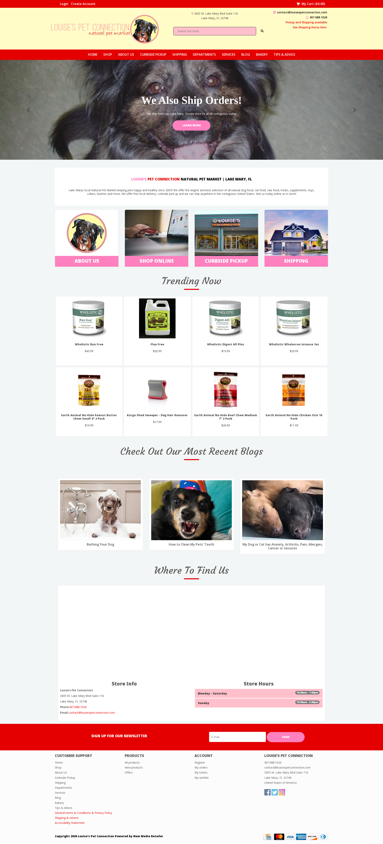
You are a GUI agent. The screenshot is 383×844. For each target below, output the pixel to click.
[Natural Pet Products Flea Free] (157, 318)
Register (199, 762)
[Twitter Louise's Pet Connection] (274, 792)
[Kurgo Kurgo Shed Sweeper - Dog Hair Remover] (157, 389)
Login (64, 4)
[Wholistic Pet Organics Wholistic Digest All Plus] (225, 318)
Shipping (179, 54)
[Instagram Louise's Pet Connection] (282, 792)
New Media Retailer (148, 836)
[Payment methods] (268, 836)
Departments (204, 54)
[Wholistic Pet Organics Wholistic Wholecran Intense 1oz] (294, 318)
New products (134, 767)
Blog (245, 54)
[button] (28, 110)
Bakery (262, 54)
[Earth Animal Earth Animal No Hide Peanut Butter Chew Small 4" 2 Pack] (89, 389)
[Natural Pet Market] (108, 28)
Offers (129, 772)
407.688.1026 (318, 17)
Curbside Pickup (153, 54)
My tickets (201, 772)
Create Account (83, 4)
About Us (126, 54)
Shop (107, 54)
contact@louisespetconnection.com (302, 12)
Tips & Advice (284, 54)
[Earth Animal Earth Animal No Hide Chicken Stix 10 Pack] (294, 389)
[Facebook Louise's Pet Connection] (267, 792)
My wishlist (201, 778)
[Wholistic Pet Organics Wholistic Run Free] (89, 318)
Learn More (191, 125)
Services (228, 54)
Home (92, 54)
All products (132, 762)
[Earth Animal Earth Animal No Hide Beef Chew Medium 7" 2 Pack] (225, 389)
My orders (201, 767)
